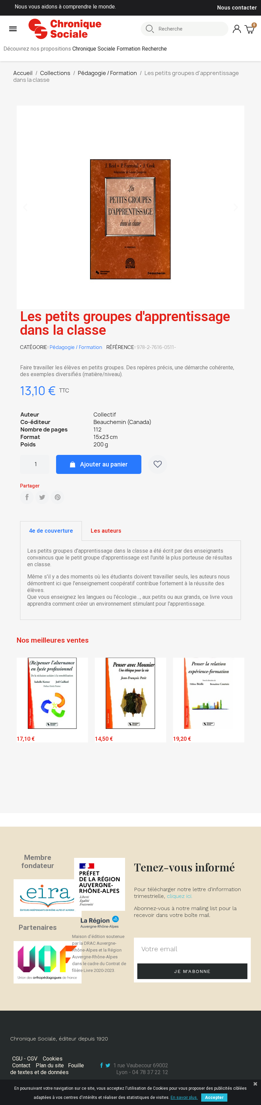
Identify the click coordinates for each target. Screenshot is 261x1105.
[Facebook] (27, 497)
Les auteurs (106, 531)
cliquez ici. (179, 896)
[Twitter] (42, 497)
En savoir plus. (184, 1097)
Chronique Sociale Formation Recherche (119, 48)
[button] (25, 207)
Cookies (53, 1058)
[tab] (51, 531)
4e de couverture (51, 531)
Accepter (214, 1097)
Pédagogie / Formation (76, 347)
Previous (26, 734)
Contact (21, 1065)
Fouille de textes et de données (47, 1068)
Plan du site (50, 1065)
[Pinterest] (57, 497)
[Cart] (250, 29)
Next (234, 734)
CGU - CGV (24, 1058)
